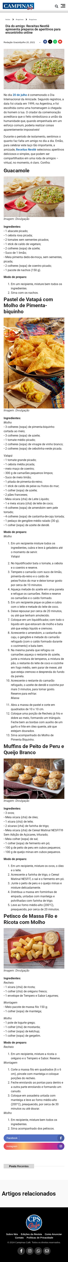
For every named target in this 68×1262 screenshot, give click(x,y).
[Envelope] (47, 1251)
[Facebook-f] (21, 1251)
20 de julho (20, 95)
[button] (57, 6)
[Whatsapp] (38, 1251)
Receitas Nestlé (26, 149)
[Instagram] (30, 1251)
